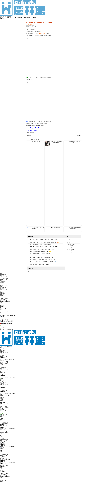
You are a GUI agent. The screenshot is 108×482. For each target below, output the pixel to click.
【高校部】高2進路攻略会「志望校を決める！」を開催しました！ (41, 264)
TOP (1, 326)
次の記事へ (78, 135)
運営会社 (2, 309)
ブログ (71, 247)
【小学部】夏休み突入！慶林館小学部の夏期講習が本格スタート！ (41, 257)
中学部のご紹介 (3, 281)
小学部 (1, 347)
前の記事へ (29, 135)
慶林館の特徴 (2, 293)
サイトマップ (2, 312)
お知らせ (71, 245)
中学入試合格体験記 (4, 276)
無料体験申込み (10, 329)
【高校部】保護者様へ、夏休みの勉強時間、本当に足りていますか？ (41, 249)
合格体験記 (2, 306)
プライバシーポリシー (4, 311)
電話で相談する (3, 329)
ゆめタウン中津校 (70, 249)
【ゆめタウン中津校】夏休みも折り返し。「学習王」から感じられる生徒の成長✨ (44, 246)
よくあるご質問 (3, 308)
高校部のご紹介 (3, 287)
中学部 (68, 239)
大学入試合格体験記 (4, 289)
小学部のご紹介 (3, 274)
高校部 (68, 242)
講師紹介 (2, 294)
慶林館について (3, 394)
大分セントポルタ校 (30, 25)
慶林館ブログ (2, 412)
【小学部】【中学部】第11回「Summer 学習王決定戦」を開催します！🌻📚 (42, 261)
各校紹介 (2, 400)
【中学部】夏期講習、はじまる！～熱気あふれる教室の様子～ (40, 253)
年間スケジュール (3, 279)
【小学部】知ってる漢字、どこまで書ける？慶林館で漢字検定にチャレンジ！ (43, 239)
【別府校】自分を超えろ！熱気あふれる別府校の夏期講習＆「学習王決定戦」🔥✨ (44, 242)
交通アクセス (2, 295)
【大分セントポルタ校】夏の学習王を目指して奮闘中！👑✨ (40, 251)
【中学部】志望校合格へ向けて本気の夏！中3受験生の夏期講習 (40, 244)
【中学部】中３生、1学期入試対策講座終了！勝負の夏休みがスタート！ (42, 259)
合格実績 (2, 275)
